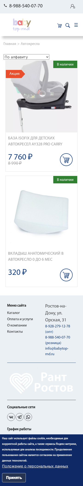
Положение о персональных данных (35, 466)
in (28, 417)
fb (20, 417)
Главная (9, 44)
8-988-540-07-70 (26, 6)
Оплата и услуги (20, 319)
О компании (17, 325)
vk (11, 417)
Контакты (15, 332)
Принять (14, 478)
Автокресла (30, 44)
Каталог (13, 313)
